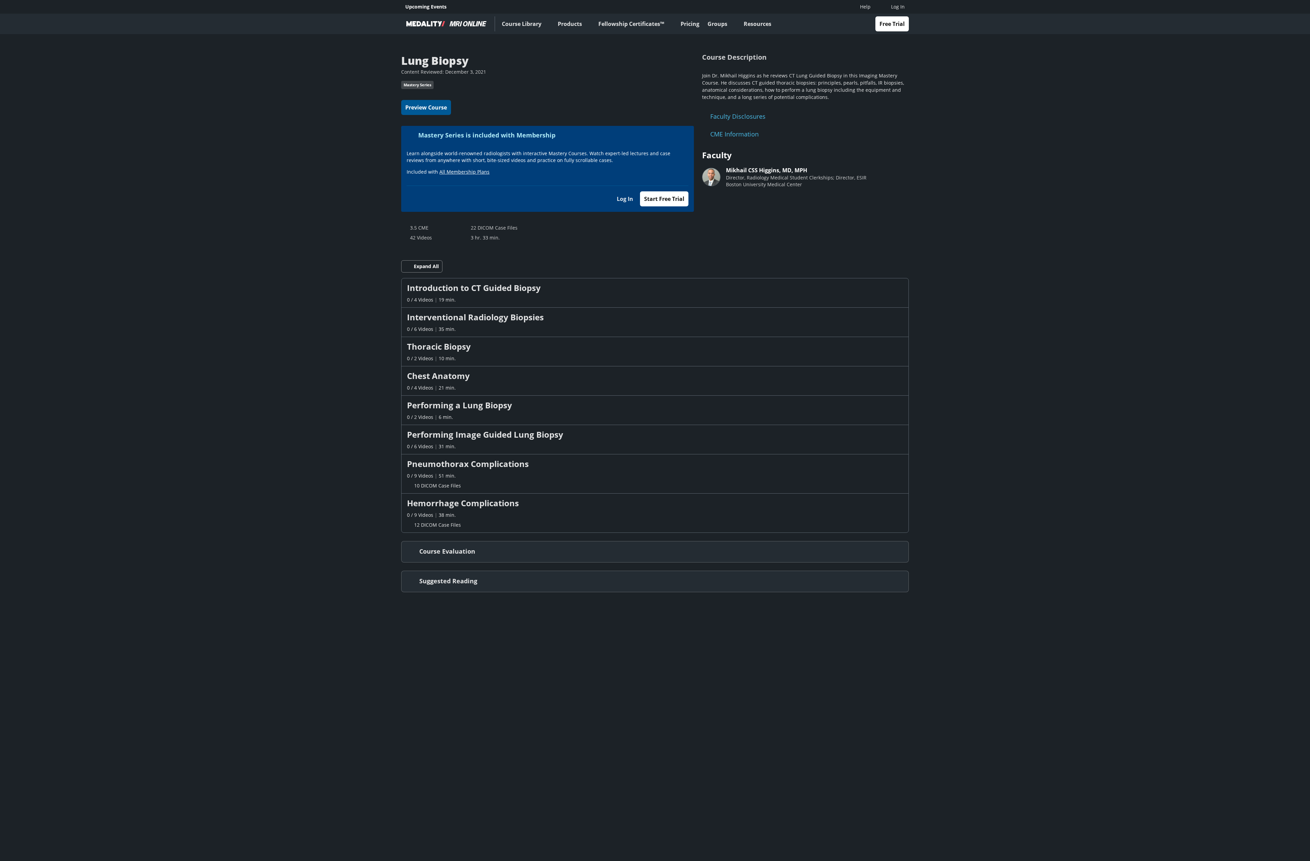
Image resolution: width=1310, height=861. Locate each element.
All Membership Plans (464, 172)
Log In (625, 199)
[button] (655, 292)
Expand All (426, 266)
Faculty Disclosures (738, 116)
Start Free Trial (664, 199)
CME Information (734, 134)
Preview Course (426, 107)
